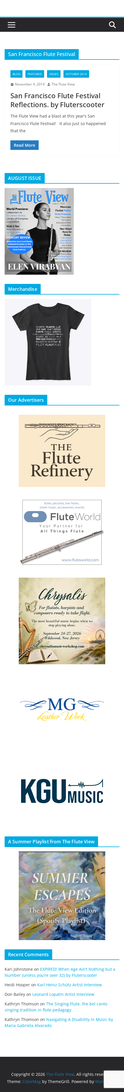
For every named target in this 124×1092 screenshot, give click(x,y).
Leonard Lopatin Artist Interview (63, 994)
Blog (16, 74)
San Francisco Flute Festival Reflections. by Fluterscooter (57, 100)
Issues (53, 74)
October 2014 (76, 74)
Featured (35, 74)
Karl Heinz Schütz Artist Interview (69, 984)
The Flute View (63, 84)
